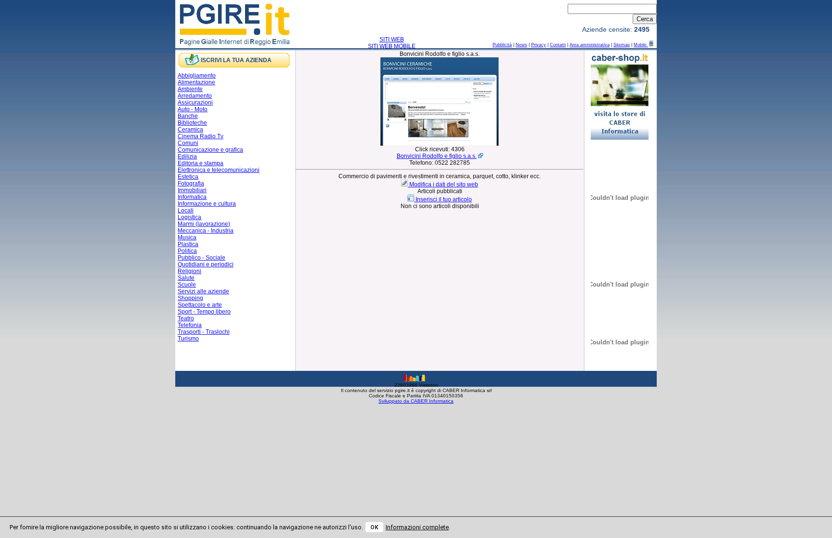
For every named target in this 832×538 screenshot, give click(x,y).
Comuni (188, 143)
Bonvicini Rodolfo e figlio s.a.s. (437, 156)
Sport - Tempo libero (204, 311)
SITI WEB (391, 39)
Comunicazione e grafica (210, 149)
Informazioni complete (417, 527)
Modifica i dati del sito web (443, 184)
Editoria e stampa (200, 163)
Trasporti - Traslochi (204, 331)
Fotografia (191, 183)
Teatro (186, 318)
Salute (186, 278)
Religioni (189, 271)
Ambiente (190, 89)
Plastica (188, 244)
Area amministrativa (590, 44)
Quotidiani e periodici (206, 264)
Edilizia (187, 156)
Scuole (187, 284)
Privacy (538, 44)
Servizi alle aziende (203, 291)
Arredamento (195, 95)
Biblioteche (192, 122)
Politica (187, 251)
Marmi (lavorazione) (204, 224)
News (521, 44)
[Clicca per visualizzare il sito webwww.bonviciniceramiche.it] (439, 144)
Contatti (558, 44)
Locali (186, 210)
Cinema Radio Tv (200, 136)
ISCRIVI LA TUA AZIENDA (236, 60)
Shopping (190, 298)
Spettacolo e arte (200, 305)
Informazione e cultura (207, 203)
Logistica (189, 217)
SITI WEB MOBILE (392, 46)
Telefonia (190, 325)
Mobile (641, 44)
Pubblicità (502, 44)
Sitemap (621, 44)
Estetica (188, 176)
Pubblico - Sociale (201, 257)
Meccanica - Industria (206, 230)
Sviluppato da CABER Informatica (416, 401)
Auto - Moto (193, 109)
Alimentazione (196, 82)
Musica (187, 237)
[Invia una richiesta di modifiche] (405, 184)
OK (374, 527)
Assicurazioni (195, 102)
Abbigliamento (197, 75)
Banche (188, 116)
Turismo (188, 338)
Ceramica (190, 129)
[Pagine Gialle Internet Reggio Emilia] (235, 44)
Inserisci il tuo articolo (444, 199)
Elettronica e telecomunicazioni (219, 170)
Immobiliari (192, 190)
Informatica (192, 197)
